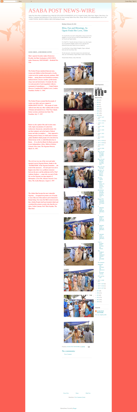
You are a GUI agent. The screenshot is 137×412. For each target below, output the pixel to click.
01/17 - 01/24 (101, 286)
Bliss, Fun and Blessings (101, 167)
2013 (98, 295)
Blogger (74, 408)
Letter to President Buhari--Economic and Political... (101, 245)
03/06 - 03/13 (101, 145)
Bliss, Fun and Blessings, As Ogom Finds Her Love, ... (101, 154)
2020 (98, 106)
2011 (98, 299)
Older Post (88, 393)
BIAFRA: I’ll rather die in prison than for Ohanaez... (101, 173)
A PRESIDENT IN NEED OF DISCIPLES (101, 210)
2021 (98, 104)
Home (77, 393)
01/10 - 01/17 (101, 288)
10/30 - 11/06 (101, 126)
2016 (98, 115)
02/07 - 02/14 (101, 283)
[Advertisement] (77, 374)
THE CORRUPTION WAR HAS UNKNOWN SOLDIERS (101, 255)
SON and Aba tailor (101, 277)
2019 (98, 109)
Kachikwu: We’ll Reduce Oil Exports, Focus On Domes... (101, 185)
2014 (98, 293)
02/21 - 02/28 (101, 280)
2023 (98, 102)
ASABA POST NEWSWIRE (100, 311)
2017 (98, 113)
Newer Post (66, 393)
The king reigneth (100, 178)
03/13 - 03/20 (101, 142)
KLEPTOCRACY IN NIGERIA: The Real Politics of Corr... (101, 194)
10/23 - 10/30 (101, 130)
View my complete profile (100, 314)
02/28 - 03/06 (101, 148)
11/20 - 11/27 (101, 117)
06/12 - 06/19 (101, 137)
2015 (98, 291)
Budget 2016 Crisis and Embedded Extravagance (101, 201)
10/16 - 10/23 (101, 133)
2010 (98, 301)
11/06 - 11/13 (101, 123)
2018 (98, 111)
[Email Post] (88, 346)
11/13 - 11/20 (101, 120)
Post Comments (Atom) (80, 397)
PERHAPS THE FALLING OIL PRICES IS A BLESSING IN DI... (101, 269)
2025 (98, 100)
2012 (98, 297)
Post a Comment (68, 354)
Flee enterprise (101, 262)
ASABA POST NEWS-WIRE (61, 10)
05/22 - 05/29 (101, 140)
